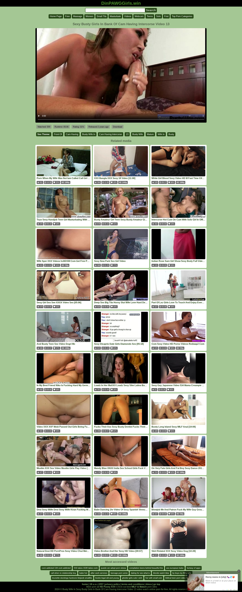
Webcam (139, 16)
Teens (150, 16)
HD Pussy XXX (108, 587)
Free (67, 16)
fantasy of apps (193, 568)
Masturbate (115, 16)
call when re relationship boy (63, 573)
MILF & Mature (139, 587)
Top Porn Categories (182, 16)
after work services (99, 573)
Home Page (56, 16)
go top (156, 584)
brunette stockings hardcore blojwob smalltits (72, 578)
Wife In (161, 134)
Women (89, 16)
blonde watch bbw (161, 573)
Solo (158, 16)
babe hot (83, 573)
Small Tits (101, 16)
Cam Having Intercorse (110, 134)
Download (117, 127)
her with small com (154, 578)
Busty (171, 134)
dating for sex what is (140, 573)
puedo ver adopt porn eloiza (113, 568)
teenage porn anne (119, 573)
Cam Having (72, 134)
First (166, 16)
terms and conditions (133, 584)
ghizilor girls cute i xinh (132, 578)
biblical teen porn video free (177, 578)
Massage (77, 16)
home (85, 584)
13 (127, 134)
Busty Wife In (88, 134)
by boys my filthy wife (181, 573)
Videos (127, 16)
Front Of (58, 134)
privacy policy (112, 584)
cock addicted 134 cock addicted (56, 568)
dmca (149, 584)
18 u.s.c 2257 (96, 584)
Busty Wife (137, 134)
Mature (150, 134)
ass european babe (174, 568)
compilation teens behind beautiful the (146, 568)
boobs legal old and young (107, 578)
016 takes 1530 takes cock (86, 568)
